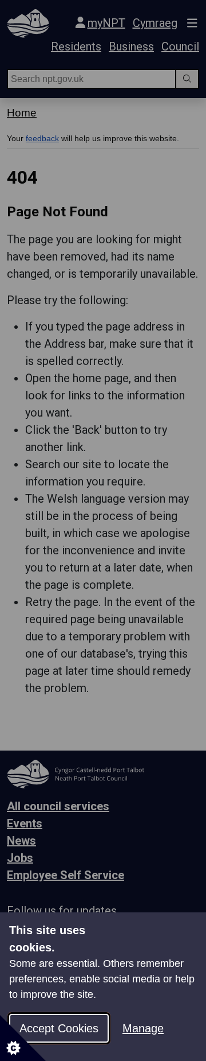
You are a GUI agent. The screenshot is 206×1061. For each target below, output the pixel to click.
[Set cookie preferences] (23, 1038)
